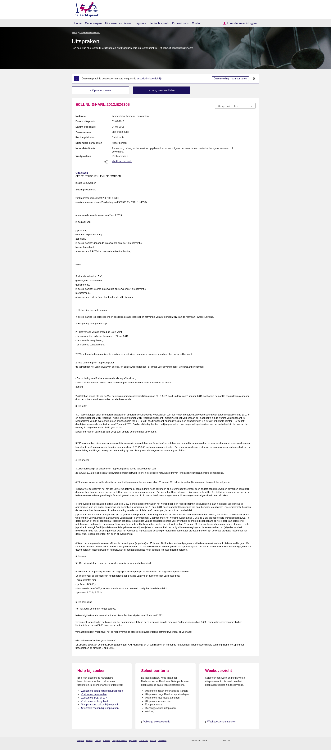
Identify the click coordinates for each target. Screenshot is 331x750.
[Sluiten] (254, 78)
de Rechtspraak (159, 23)
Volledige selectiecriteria (156, 721)
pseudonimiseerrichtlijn (149, 78)
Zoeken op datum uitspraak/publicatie (102, 690)
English (80, 740)
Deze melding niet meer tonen (230, 78)
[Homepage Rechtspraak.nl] (85, 8)
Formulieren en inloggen (242, 23)
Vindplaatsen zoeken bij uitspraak (100, 704)
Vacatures (143, 740)
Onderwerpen (93, 23)
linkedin (249, 741)
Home (78, 23)
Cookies (106, 740)
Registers (140, 23)
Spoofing (133, 740)
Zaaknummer (83, 132)
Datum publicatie (85, 126)
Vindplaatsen (83, 156)
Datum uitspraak (85, 121)
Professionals (180, 23)
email (216, 741)
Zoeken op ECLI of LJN (94, 697)
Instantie (80, 116)
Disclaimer (162, 740)
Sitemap (89, 740)
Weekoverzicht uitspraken (221, 721)
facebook (239, 741)
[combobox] (235, 106)
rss (211, 741)
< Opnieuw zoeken (100, 90)
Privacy (98, 740)
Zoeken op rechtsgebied (94, 701)
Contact (196, 23)
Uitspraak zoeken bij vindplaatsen (100, 708)
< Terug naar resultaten (162, 90)
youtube (254, 741)
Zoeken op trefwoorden (94, 694)
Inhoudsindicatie (85, 148)
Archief (153, 740)
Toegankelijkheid (119, 740)
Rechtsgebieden (84, 137)
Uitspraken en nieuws (118, 23)
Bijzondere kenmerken (88, 142)
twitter (234, 741)
